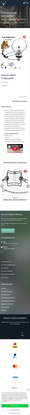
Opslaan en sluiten (15, 405)
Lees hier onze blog (8, 230)
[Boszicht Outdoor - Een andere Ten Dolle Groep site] (3, 3)
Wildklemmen (22, 19)
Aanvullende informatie (19, 101)
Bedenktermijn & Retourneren (8, 297)
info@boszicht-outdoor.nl (9, 248)
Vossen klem (6, 22)
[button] (28, 390)
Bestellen (3, 288)
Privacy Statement (17, 413)
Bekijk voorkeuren (15, 409)
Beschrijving (23, 97)
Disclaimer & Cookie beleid (7, 304)
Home (2, 19)
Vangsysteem (12, 19)
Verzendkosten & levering (7, 291)
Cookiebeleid (10, 413)
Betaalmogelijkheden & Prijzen (8, 301)
